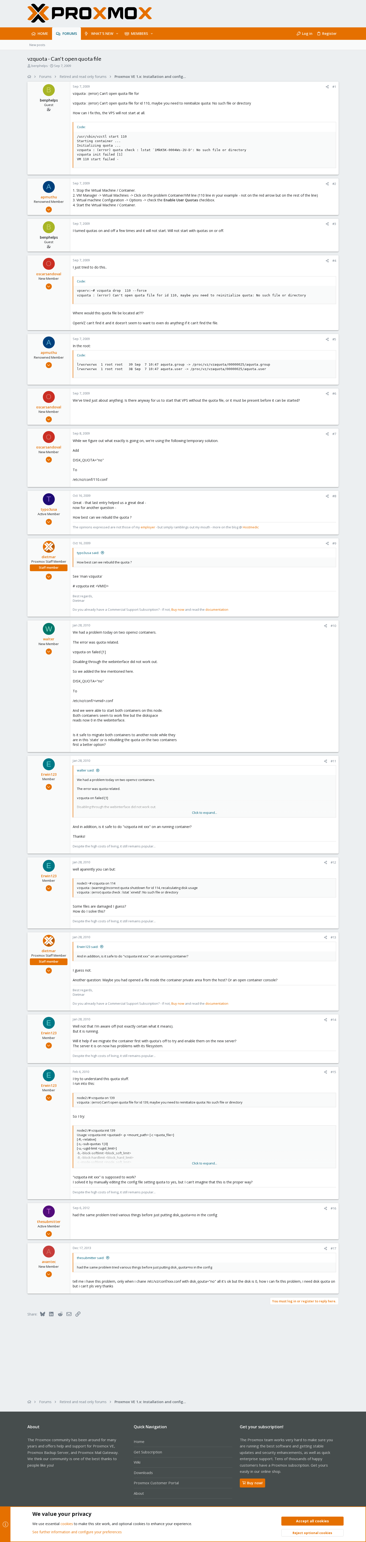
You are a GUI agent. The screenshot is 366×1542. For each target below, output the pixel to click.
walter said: (85, 770)
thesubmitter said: (90, 1258)
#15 (333, 1072)
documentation (216, 609)
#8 (334, 496)
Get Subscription (148, 1451)
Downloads (143, 1472)
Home (139, 1441)
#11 (333, 761)
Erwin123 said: (87, 946)
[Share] (327, 86)
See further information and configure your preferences (77, 1532)
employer (148, 527)
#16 (333, 1208)
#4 (334, 260)
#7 (334, 434)
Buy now (177, 609)
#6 (334, 393)
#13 (333, 937)
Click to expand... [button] (204, 812)
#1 (334, 86)
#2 (334, 183)
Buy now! (255, 1483)
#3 (334, 223)
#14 (333, 1019)
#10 (333, 625)
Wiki (137, 1462)
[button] (117, 33)
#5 (334, 339)
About (139, 1493)
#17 (333, 1248)
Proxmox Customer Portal (156, 1482)
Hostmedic (251, 527)
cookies (67, 1523)
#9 (334, 543)
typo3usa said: (88, 553)
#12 (333, 862)
